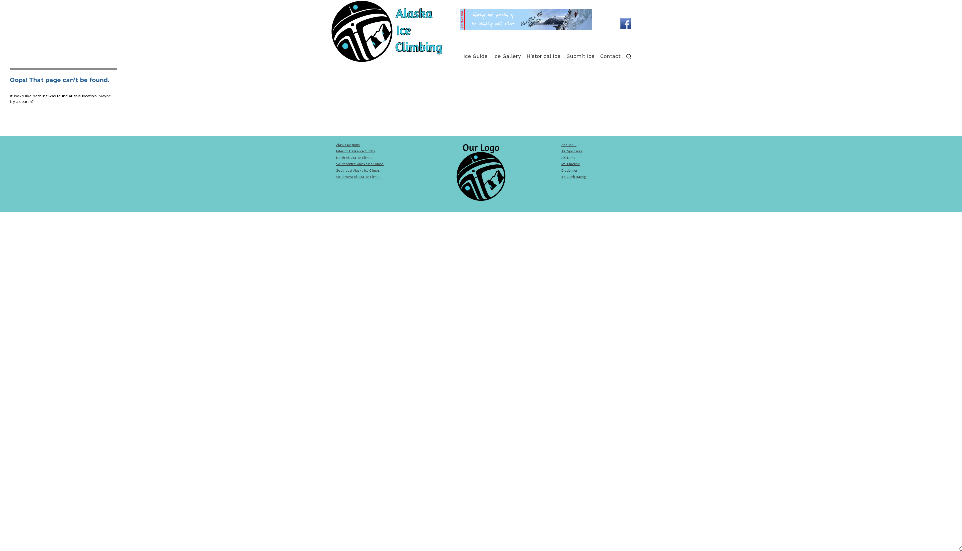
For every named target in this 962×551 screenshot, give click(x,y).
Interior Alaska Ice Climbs (355, 151)
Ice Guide (475, 56)
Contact (610, 56)
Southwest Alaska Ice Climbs (358, 176)
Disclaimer (569, 170)
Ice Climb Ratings (574, 176)
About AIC (568, 145)
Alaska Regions (348, 145)
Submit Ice (580, 56)
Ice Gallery (507, 56)
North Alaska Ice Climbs (354, 157)
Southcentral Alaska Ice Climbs (360, 164)
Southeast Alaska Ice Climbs (358, 170)
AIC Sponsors (571, 151)
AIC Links (568, 157)
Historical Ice (543, 56)
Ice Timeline (570, 164)
